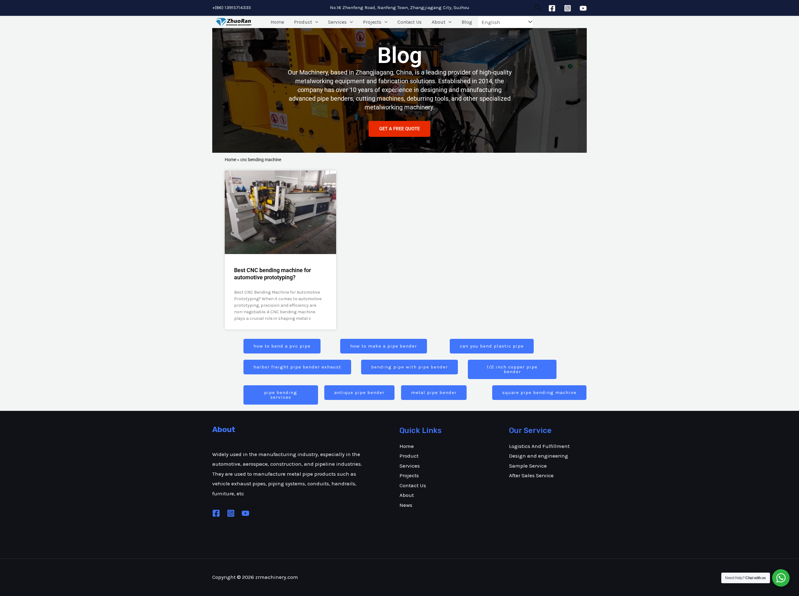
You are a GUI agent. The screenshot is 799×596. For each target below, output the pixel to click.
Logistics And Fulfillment (539, 446)
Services (337, 22)
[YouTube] (583, 8)
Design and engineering (538, 456)
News (406, 505)
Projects (372, 22)
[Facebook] (552, 8)
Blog (467, 22)
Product (303, 22)
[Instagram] (567, 8)
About (438, 22)
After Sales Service (531, 475)
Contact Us (409, 22)
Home (277, 22)
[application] (315, 22)
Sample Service (528, 466)
